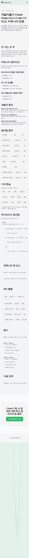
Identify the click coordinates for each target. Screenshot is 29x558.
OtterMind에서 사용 (14, 419)
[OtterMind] (6, 2)
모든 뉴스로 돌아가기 (15, 437)
